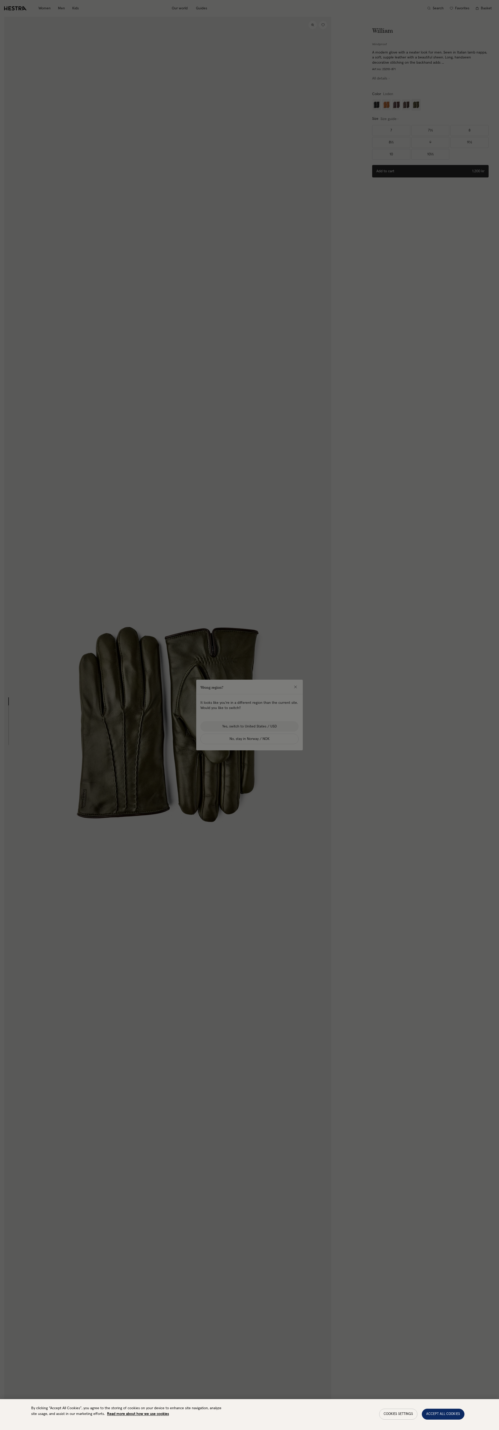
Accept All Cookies (443, 1414)
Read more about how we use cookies (138, 1414)
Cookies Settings (398, 1414)
